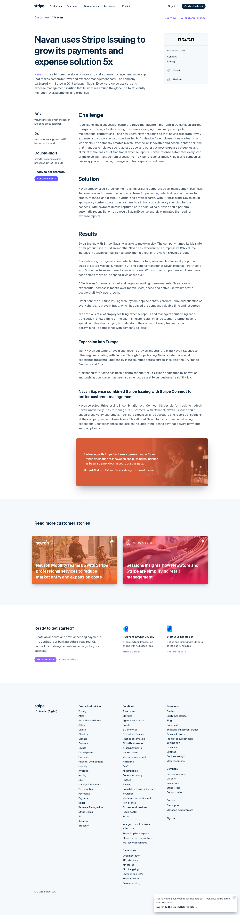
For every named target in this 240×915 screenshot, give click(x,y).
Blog (169, 720)
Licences (172, 747)
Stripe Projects (131, 878)
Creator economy (133, 775)
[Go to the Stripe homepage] (38, 706)
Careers (171, 778)
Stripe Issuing (150, 193)
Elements (84, 757)
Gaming (127, 784)
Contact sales (192, 6)
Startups (128, 715)
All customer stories (193, 17)
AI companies (130, 770)
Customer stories (177, 715)
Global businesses (133, 743)
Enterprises (129, 711)
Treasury (84, 825)
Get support (174, 805)
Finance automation (134, 738)
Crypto (82, 747)
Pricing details (131, 651)
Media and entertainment (137, 798)
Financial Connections (91, 761)
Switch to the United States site (175, 906)
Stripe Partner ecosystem (137, 838)
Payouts (83, 798)
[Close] (233, 898)
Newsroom (173, 783)
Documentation (131, 855)
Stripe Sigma (86, 811)
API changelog (131, 869)
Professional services (135, 807)
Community (173, 725)
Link (81, 779)
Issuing (82, 775)
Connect (83, 743)
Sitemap (171, 751)
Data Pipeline (86, 752)
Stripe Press (174, 787)
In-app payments (132, 747)
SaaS (125, 766)
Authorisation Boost (90, 720)
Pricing (126, 5)
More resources (176, 760)
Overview (170, 17)
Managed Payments (90, 784)
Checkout (84, 734)
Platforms (128, 761)
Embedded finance (133, 734)
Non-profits (129, 802)
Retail (126, 816)
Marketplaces (130, 752)
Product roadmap (176, 774)
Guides (171, 711)
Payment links (86, 789)
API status (128, 864)
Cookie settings (176, 756)
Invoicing (83, 770)
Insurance (128, 793)
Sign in (172, 6)
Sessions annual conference (183, 729)
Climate (83, 738)
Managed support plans (180, 809)
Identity (83, 766)
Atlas (81, 715)
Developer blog (131, 883)
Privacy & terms (176, 734)
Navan (38, 74)
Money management (134, 757)
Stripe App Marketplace (136, 833)
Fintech (127, 779)
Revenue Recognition (91, 807)
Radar (82, 802)
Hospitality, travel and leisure (139, 789)
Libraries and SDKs (133, 873)
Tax (81, 816)
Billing (82, 725)
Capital (82, 729)
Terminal (83, 821)
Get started (44, 659)
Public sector (130, 811)
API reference (175, 651)
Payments (84, 793)
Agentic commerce (133, 720)
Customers (42, 17)
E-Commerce (130, 729)
